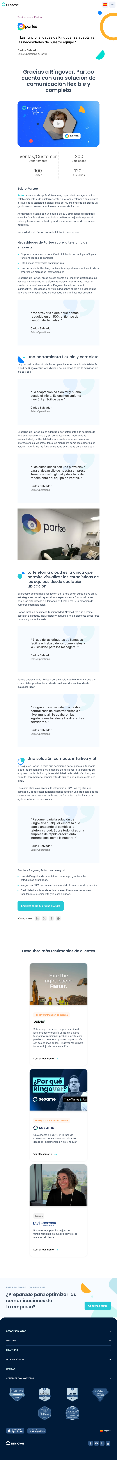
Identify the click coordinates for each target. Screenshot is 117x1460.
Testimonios (24, 17)
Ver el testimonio (43, 1154)
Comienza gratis (97, 1305)
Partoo (21, 195)
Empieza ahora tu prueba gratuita (40, 905)
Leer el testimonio (43, 1058)
